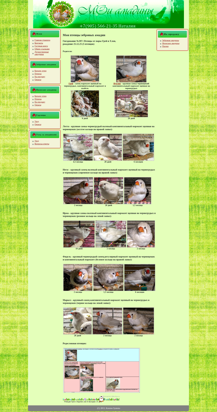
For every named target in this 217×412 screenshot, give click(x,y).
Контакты (39, 43)
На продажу (40, 77)
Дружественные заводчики (42, 53)
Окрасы (38, 80)
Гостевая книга (41, 46)
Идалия (117, 84)
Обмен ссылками (42, 49)
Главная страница (42, 40)
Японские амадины (170, 43)
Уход (37, 121)
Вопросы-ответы (42, 144)
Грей (71, 84)
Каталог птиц (40, 71)
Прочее (165, 46)
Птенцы (38, 74)
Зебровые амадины (170, 40)
